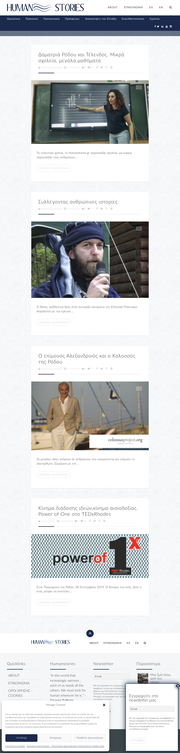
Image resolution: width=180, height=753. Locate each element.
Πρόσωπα (32, 19)
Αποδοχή (21, 738)
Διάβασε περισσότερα (53, 167)
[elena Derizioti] (90, 112)
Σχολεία (155, 19)
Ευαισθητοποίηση (133, 19)
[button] (104, 705)
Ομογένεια (13, 19)
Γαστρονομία (52, 19)
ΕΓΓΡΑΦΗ (138, 740)
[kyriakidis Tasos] (90, 260)
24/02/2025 (73, 67)
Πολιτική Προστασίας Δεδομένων (108, 694)
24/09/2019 (66, 521)
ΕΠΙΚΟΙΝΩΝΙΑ (133, 7)
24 (92, 369)
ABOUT (113, 7)
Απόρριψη (56, 738)
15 (92, 209)
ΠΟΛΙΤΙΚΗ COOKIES (15, 746)
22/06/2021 (73, 209)
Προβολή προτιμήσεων (89, 738)
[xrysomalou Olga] (143, 678)
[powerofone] (90, 556)
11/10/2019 (73, 369)
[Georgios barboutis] (90, 415)
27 (92, 67)
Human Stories (48, 521)
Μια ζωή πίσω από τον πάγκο (160, 678)
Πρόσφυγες (72, 19)
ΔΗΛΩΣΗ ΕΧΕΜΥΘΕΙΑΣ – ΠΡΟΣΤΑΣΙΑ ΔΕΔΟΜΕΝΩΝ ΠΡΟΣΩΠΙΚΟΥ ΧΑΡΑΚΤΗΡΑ (65, 746)
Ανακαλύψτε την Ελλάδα (100, 19)
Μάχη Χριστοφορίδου (51, 67)
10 (84, 521)
